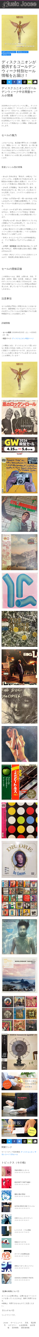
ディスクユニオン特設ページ (23, 338)
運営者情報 (25, 1328)
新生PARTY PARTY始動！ (23, 1182)
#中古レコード (22, 52)
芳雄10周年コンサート (22, 1170)
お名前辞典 (23, 1325)
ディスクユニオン (27, 1152)
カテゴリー (12, 1325)
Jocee (5, 1323)
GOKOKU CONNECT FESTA (24, 1278)
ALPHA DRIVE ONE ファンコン (25, 1206)
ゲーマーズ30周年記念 (22, 1254)
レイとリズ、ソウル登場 (23, 1230)
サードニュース (16, 1323)
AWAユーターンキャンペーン (24, 1266)
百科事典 (15, 1328)
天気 (26, 1323)
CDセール (14, 1154)
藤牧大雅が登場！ (20, 1194)
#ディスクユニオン (9, 52)
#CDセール (6, 54)
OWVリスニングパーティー (24, 1218)
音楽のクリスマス (20, 1242)
